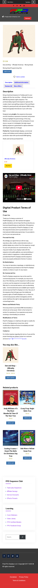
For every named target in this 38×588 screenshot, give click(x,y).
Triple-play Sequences (14, 488)
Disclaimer (13, 577)
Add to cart (7, 71)
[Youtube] (17, 556)
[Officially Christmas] (18, 150)
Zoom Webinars (12, 515)
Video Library (11, 518)
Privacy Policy (23, 577)
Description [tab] (8, 82)
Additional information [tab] (21, 82)
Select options (11, 377)
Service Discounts (13, 495)
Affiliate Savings (12, 491)
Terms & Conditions (19, 580)
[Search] (22, 537)
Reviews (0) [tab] (8, 86)
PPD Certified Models (14, 522)
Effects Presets (12, 498)
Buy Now (8, 165)
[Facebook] (4, 556)
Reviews (27, 18)
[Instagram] (8, 556)
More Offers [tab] (18, 86)
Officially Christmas (9, 159)
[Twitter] (13, 556)
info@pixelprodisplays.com (12, 16)
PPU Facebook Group (14, 526)
